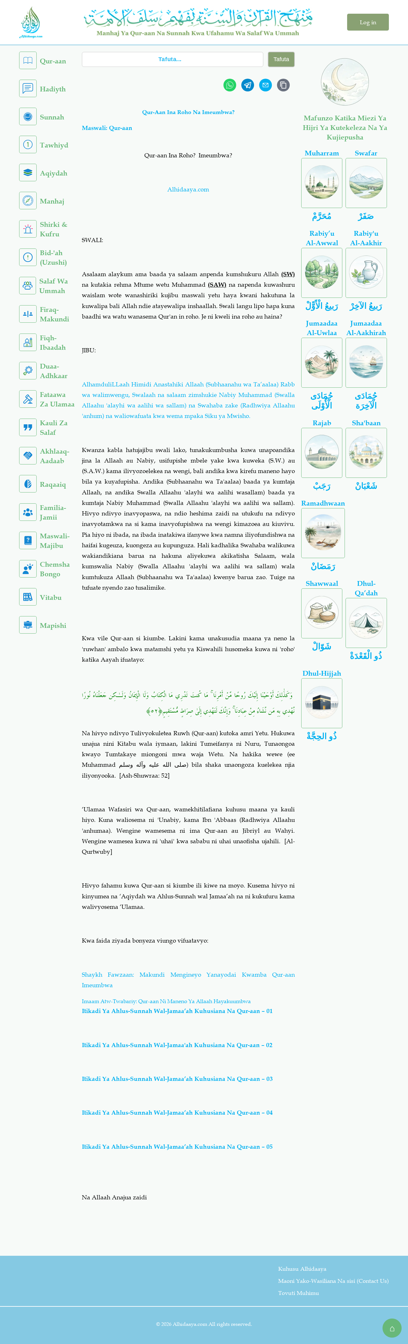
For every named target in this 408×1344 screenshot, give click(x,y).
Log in (368, 22)
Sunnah (52, 117)
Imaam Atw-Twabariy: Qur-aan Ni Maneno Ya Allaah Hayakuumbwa (166, 1001)
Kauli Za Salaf (54, 428)
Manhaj (52, 201)
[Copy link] (283, 85)
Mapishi (53, 625)
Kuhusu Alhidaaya (302, 1268)
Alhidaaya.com (188, 189)
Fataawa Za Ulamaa (57, 399)
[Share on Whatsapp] (229, 85)
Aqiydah (53, 173)
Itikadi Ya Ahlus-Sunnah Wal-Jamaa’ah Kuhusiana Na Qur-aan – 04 (177, 1112)
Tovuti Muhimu (298, 1293)
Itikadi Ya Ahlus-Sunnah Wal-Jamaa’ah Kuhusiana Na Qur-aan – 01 (177, 1011)
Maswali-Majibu (54, 541)
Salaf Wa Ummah (53, 286)
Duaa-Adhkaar (54, 371)
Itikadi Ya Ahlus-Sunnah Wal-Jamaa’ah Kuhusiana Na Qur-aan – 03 (177, 1078)
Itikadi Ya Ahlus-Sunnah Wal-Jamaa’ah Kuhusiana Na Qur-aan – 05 (177, 1146)
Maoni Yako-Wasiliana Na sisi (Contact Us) (333, 1280)
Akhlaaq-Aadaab (54, 456)
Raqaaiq (53, 484)
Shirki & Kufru (53, 229)
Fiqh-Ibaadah (53, 343)
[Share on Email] (265, 85)
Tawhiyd (54, 145)
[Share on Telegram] (247, 85)
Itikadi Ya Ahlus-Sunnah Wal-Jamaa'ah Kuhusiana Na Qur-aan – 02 (177, 1045)
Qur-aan (53, 61)
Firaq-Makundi (54, 314)
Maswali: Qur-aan (107, 128)
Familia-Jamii (53, 512)
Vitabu (51, 597)
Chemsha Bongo (55, 569)
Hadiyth (53, 89)
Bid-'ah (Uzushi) (53, 257)
